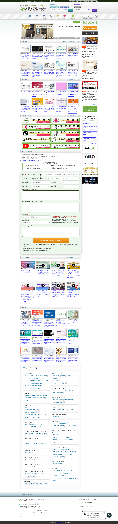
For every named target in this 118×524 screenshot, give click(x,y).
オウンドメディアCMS (58, 451)
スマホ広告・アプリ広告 (38, 378)
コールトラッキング (68, 454)
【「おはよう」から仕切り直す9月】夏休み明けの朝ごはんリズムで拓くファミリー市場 (25, 56)
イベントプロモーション (59, 388)
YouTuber (36, 440)
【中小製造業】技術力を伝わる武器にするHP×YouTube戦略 (49, 72)
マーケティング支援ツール (60, 447)
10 (57, 37)
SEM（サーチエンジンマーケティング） (36, 431)
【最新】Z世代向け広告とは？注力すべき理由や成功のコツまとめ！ (90, 138)
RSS (64, 41)
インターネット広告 (30, 373)
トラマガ (40, 510)
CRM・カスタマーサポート (70, 451)
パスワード (63, 9)
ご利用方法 (78, 1)
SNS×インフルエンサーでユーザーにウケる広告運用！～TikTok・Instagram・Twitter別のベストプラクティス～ (73, 274)
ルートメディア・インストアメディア (61, 380)
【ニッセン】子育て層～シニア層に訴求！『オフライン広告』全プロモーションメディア (72, 324)
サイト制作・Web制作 (58, 399)
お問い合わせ (45, 499)
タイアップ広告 (43, 375)
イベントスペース (69, 390)
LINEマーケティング (29, 407)
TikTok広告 (35, 397)
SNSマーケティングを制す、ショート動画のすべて (27, 272)
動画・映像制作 (56, 402)
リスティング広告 (34, 433)
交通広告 (63, 375)
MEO (40, 433)
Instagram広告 (28, 397)
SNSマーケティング (30, 405)
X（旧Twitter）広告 (34, 395)
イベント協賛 (56, 392)
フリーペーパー (56, 375)
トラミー (32, 510)
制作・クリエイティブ (59, 397)
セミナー (25, 257)
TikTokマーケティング (42, 414)
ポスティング (68, 425)
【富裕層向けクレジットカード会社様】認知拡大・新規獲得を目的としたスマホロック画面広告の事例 (72, 110)
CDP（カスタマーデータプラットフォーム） (62, 470)
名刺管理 (66, 473)
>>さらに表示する (94, 143)
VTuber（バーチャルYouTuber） (32, 443)
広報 (54, 407)
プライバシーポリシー (32, 507)
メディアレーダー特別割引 (90, 109)
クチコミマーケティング (31, 438)
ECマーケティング (30, 450)
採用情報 (25, 507)
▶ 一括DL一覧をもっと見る (73, 115)
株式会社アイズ (30, 504)
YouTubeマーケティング (30, 417)
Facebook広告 (43, 395)
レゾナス (22, 514)
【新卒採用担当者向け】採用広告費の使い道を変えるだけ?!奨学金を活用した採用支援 (61, 73)
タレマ (46, 510)
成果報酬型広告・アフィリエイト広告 (33, 385)
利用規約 (39, 499)
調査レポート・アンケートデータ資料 (61, 437)
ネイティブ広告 (28, 378)
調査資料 (71, 439)
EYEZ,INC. (59, 522)
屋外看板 (68, 375)
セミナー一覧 (94, 1)
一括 (26, 115)
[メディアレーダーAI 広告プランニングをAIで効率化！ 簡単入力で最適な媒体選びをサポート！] (108, 515)
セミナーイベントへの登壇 (87, 506)
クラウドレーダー (23, 510)
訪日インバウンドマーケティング (34, 471)
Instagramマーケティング (30, 414)
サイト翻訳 (27, 476)
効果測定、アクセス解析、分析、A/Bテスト (62, 449)
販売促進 (55, 421)
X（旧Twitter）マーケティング (31, 409)
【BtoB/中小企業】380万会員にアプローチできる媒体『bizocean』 (37, 342)
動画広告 (26, 424)
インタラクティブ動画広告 (30, 426)
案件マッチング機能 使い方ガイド (32, 160)
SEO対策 (27, 433)
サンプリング (56, 423)
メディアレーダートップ (27, 494)
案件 (27, 151)
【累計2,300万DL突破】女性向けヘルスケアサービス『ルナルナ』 (61, 341)
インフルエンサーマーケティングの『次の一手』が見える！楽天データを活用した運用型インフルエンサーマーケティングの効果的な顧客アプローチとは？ (27, 296)
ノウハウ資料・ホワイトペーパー (60, 478)
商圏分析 (55, 454)
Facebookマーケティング (30, 412)
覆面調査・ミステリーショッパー (60, 439)
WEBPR (54, 409)
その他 (38, 388)
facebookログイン (64, 7)
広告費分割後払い (72, 478)
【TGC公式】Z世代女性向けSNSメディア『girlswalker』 (61, 93)
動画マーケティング (30, 422)
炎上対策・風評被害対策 (59, 414)
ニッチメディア (57, 373)
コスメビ (40, 512)
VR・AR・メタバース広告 (58, 475)
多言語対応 (43, 473)
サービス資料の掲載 (87, 502)
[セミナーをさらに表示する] (90, 104)
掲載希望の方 (86, 1)
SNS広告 (27, 393)
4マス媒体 (28, 481)
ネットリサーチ (56, 434)
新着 (24, 42)
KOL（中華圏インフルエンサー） (32, 473)
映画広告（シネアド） (57, 378)
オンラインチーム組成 (57, 473)
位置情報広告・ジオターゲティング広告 (39, 380)
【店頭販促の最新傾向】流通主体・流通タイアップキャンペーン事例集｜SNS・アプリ (37, 73)
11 (58, 37)
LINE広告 (27, 395)
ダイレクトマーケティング (32, 457)
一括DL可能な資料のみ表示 (87, 18)
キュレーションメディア (30, 388)
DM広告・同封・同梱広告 (58, 425)
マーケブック (23, 512)
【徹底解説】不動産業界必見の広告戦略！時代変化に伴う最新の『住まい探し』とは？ (73, 73)
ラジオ (41, 483)
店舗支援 (60, 454)
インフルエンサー (28, 440)
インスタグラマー (44, 443)
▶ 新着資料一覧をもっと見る (73, 41)
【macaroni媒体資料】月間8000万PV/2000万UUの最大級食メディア (37, 358)
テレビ (36, 483)
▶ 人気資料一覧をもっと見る (73, 79)
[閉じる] (104, 513)
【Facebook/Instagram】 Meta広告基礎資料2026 (49, 93)
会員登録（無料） (54, 7)
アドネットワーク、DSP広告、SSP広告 (33, 383)
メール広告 (27, 380)
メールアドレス (53, 9)
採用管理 (60, 463)
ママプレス (32, 512)
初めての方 (71, 1)
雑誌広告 (32, 483)
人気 (24, 79)
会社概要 (20, 507)
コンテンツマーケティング (32, 464)
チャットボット (56, 456)
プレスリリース (64, 409)
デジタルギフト (63, 423)
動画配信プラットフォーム (36, 424)
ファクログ (47, 512)
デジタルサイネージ (57, 383)
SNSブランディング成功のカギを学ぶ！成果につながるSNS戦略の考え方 (43, 272)
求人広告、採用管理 (58, 461)
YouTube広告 (42, 397)
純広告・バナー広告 (29, 375)
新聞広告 (26, 483)
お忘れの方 (65, 9)
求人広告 (55, 463)
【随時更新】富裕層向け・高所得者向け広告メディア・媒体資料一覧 (90, 132)
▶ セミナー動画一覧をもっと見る (72, 257)
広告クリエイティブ (68, 399)
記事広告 (37, 375)
